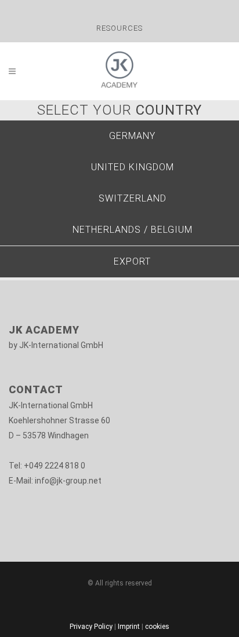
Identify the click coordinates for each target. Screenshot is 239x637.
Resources (119, 28)
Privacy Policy (91, 627)
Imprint (129, 627)
